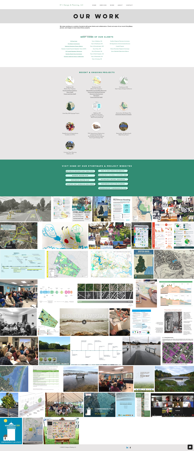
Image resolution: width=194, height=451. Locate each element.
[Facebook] (130, 448)
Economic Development (96, 94)
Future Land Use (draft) (96, 97)
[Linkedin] (127, 448)
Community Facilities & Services (96, 92)
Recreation (96, 95)
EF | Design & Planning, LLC (71, 5)
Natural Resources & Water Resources (96, 90)
